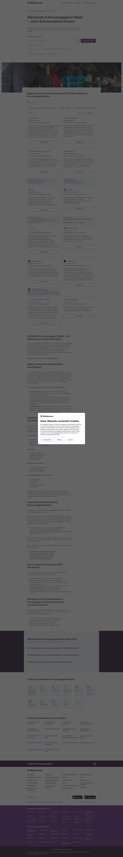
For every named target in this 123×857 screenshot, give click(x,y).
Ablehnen (59, 440)
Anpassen (70, 440)
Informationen (58, 431)
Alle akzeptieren (47, 440)
